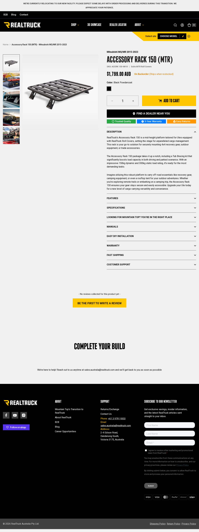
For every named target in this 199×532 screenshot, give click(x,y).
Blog (13, 14)
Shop (73, 25)
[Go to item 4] (11, 117)
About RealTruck (63, 417)
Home (5, 44)
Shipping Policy (158, 523)
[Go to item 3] (11, 99)
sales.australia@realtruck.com (116, 425)
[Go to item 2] (11, 81)
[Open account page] (182, 25)
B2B (5, 14)
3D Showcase (94, 25)
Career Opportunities (65, 431)
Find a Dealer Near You (153, 113)
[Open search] (175, 25)
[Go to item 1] (11, 62)
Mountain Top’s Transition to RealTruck (69, 411)
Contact (24, 14)
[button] (99, 302)
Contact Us (106, 414)
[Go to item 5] (11, 135)
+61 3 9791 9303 (117, 418)
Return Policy (173, 523)
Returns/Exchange (110, 409)
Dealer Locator (118, 25)
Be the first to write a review (100, 303)
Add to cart (171, 100)
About (138, 25)
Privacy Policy (189, 523)
